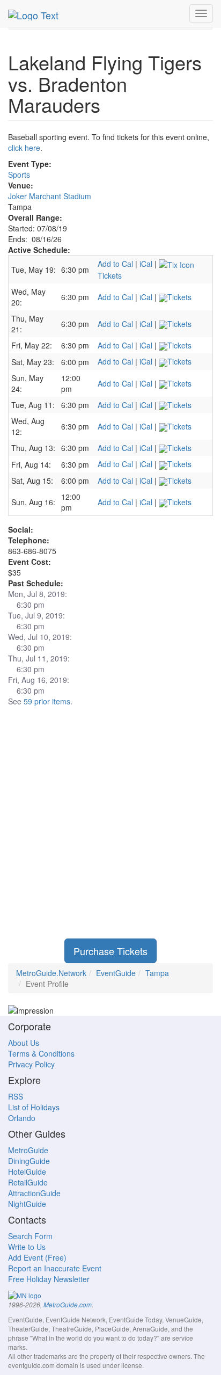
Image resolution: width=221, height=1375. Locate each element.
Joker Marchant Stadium (49, 196)
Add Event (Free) (37, 1257)
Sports (19, 174)
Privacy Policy (31, 1064)
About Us (23, 1042)
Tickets (179, 297)
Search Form (30, 1236)
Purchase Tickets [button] (110, 951)
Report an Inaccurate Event (54, 1268)
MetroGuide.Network (51, 972)
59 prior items (47, 701)
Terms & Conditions (41, 1053)
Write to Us (27, 1246)
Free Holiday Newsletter (49, 1279)
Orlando (21, 1117)
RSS (15, 1096)
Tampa (157, 972)
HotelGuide (27, 1171)
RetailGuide (28, 1182)
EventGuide (116, 972)
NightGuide (27, 1203)
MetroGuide (28, 1150)
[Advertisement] (110, 828)
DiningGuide (29, 1160)
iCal (145, 263)
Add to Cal (115, 263)
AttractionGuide (34, 1193)
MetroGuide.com (67, 1304)
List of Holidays (34, 1107)
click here (24, 147)
